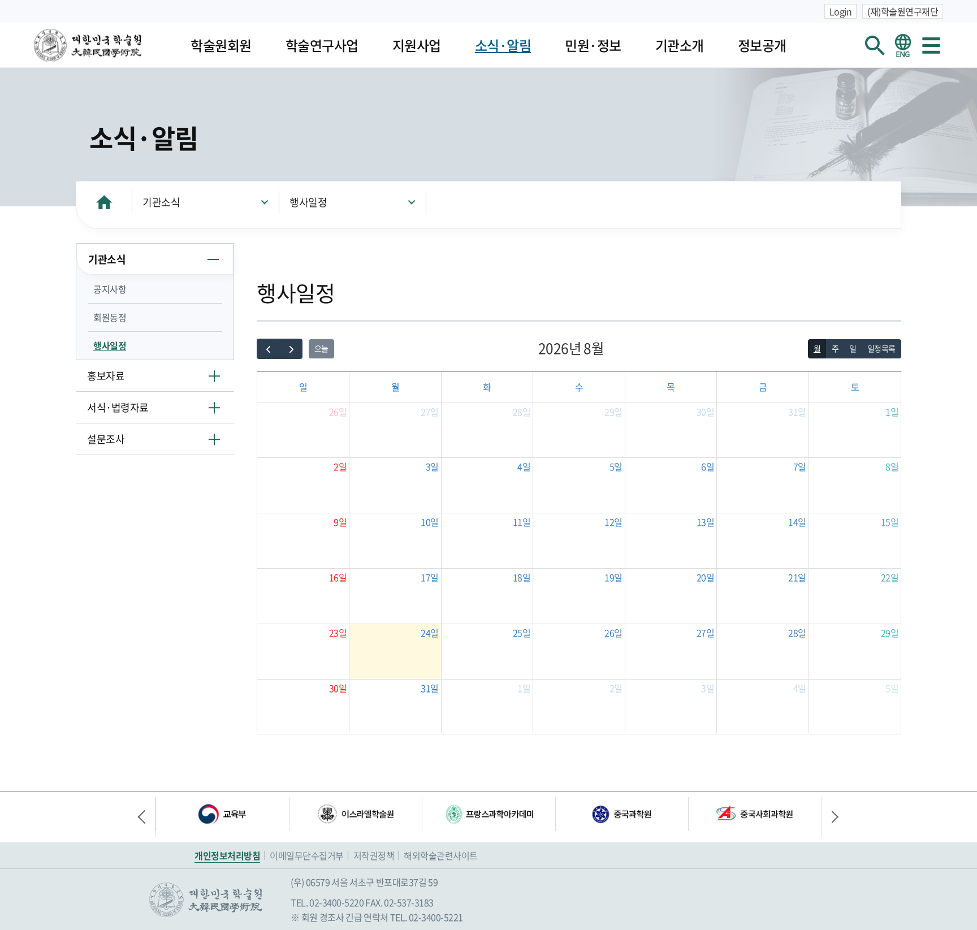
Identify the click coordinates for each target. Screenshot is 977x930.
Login (840, 11)
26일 (338, 411)
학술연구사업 (322, 45)
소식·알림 (503, 45)
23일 (338, 632)
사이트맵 (931, 45)
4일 (523, 466)
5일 (615, 466)
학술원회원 (221, 45)
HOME (104, 202)
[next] (290, 349)
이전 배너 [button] (146, 817)
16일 (338, 577)
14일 (797, 522)
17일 (430, 577)
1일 (891, 411)
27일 (430, 411)
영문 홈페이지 (903, 45)
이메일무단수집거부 (307, 855)
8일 (891, 466)
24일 (430, 632)
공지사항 (109, 289)
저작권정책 (374, 855)
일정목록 (881, 348)
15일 (890, 522)
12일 (613, 522)
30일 (706, 411)
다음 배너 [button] (830, 817)
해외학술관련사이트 (441, 855)
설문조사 (105, 439)
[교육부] (222, 814)
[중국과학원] (622, 814)
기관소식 (161, 202)
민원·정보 (593, 45)
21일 (797, 577)
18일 (522, 577)
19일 (613, 577)
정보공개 (762, 45)
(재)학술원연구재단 (902, 11)
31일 (797, 411)
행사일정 (308, 202)
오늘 (321, 348)
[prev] (268, 349)
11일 (522, 522)
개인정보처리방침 (227, 855)
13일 (706, 522)
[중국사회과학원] (755, 814)
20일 (706, 577)
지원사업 (416, 45)
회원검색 (875, 45)
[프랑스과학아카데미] (488, 814)
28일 (522, 411)
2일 (340, 466)
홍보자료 (105, 375)
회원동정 (109, 317)
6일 (707, 466)
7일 (799, 466)
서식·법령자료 (118, 407)
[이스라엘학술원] (355, 814)
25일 (522, 632)
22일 (890, 577)
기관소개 (679, 45)
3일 (432, 466)
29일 (613, 411)
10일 (430, 522)
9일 (340, 522)
